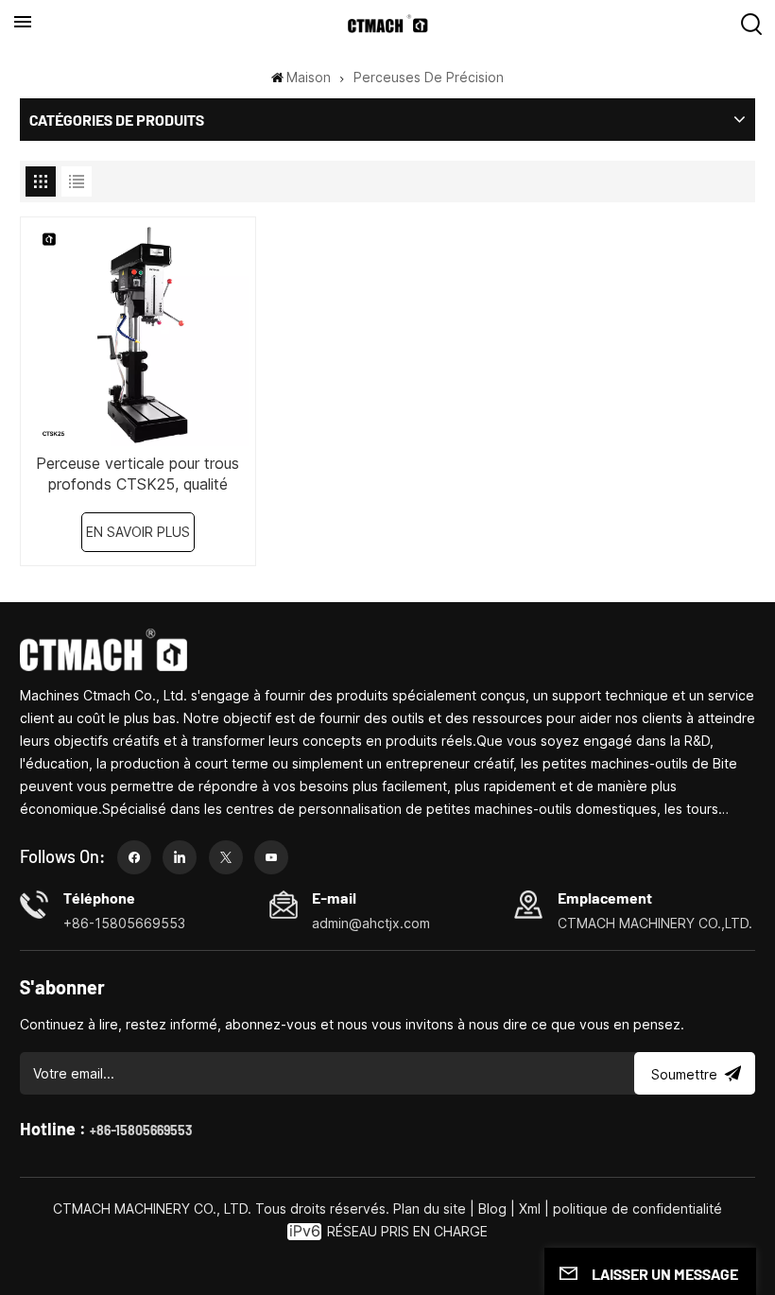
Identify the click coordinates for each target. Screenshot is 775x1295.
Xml (530, 1208)
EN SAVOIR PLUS (138, 532)
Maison (308, 77)
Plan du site (431, 1208)
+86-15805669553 (141, 1130)
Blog (492, 1208)
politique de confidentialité (637, 1208)
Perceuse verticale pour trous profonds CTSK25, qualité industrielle (137, 474)
